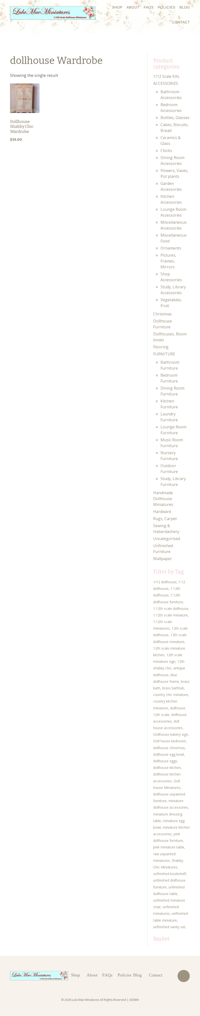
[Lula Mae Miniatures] (52, 13)
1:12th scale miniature (170, 615)
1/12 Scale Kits (166, 76)
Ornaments (170, 248)
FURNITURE (164, 354)
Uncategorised (166, 538)
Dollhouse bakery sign (170, 734)
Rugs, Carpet (165, 518)
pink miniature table (168, 847)
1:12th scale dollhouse (170, 608)
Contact (181, 22)
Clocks (166, 150)
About (133, 7)
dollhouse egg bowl (168, 754)
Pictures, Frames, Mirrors (168, 261)
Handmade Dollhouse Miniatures (163, 498)
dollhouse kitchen (167, 767)
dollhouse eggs (165, 761)
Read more (25, 113)
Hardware (162, 511)
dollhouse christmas (169, 747)
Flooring (161, 347)
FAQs (149, 7)
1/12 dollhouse (165, 582)
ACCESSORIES (165, 83)
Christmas (162, 314)
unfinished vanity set (169, 927)
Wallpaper (162, 558)
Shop (117, 7)
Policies (166, 7)
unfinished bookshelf (169, 873)
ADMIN (134, 1000)
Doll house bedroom (169, 741)
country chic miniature (170, 694)
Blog (185, 7)
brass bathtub (173, 688)
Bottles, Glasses (175, 117)
